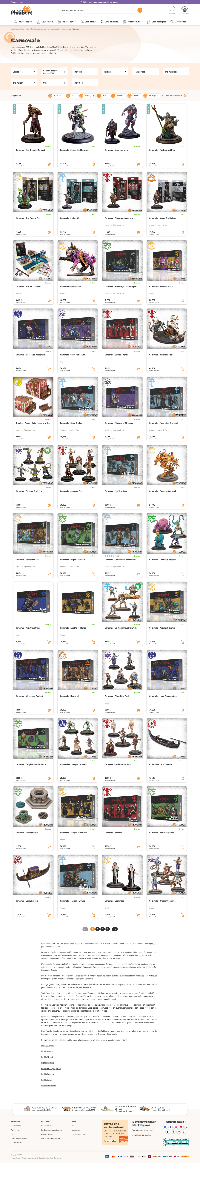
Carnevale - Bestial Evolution (161, 832)
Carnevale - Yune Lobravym (116, 150)
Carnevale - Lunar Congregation (163, 696)
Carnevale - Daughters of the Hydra (31, 764)
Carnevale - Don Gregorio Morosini (30, 150)
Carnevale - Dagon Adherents (72, 559)
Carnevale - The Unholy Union (72, 901)
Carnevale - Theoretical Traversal (163, 423)
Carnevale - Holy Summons (27, 559)
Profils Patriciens (48, 1085)
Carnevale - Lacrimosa (114, 901)
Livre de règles (47, 1045)
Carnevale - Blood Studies (71, 423)
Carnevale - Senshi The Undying (162, 218)
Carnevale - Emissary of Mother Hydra (121, 286)
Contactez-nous (17, 2)
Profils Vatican (47, 1051)
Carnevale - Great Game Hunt (72, 354)
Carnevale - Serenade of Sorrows (74, 150)
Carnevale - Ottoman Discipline (29, 491)
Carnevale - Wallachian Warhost (29, 696)
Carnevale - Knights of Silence (73, 628)
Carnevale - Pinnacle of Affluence (119, 423)
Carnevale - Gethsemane (70, 286)
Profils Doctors (47, 1074)
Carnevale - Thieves (113, 832)
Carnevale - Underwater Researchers (120, 559)
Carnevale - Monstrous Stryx (28, 628)
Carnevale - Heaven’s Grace (161, 286)
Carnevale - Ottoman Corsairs (162, 901)
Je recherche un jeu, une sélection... (74, 10)
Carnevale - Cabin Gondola (27, 901)
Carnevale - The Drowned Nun (162, 150)
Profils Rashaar (47, 1063)
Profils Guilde (46, 1080)
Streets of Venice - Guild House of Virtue (33, 423)
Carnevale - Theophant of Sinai (162, 491)
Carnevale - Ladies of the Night (118, 764)
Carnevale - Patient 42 (69, 218)
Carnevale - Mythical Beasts (117, 491)
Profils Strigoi (47, 1057)
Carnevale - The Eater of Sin (28, 218)
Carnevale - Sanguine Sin (71, 491)
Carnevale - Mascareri (69, 696)
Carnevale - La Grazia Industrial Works (121, 628)
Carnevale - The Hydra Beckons (162, 559)
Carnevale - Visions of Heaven (162, 628)
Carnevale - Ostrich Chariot (161, 354)
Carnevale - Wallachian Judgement (30, 354)
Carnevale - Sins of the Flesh (117, 696)
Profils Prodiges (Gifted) (51, 1068)
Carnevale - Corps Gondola (160, 764)
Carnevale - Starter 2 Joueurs (28, 286)
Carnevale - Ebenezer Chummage (119, 218)
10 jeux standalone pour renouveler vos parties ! (101, 2)
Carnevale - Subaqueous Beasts (73, 764)
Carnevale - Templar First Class (73, 832)
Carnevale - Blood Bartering (116, 354)
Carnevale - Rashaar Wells (27, 832)
